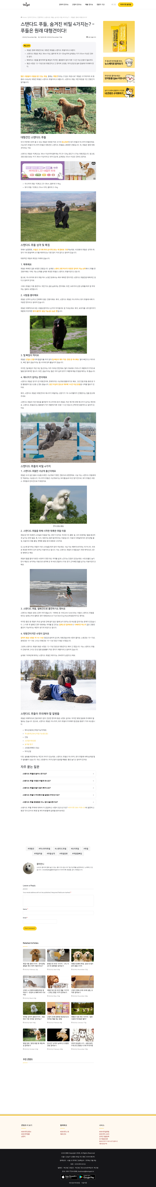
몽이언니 (40, 864)
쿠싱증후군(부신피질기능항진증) (36, 734)
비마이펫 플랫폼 (125, 4)
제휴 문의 (63, 1134)
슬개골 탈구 (29, 744)
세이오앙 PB (103, 1144)
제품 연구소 (89, 4)
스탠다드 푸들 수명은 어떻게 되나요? (37, 781)
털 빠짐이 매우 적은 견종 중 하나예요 (65, 359)
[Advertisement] (58, 828)
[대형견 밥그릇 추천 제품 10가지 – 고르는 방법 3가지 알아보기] (58, 981)
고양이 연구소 (77, 4)
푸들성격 (51, 854)
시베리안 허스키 (80, 625)
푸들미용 (38, 854)
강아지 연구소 (64, 4)
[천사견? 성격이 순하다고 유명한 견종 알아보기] (58, 1035)
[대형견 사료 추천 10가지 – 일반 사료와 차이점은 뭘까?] (82, 1008)
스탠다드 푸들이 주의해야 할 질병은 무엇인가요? (41, 795)
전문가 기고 (101, 4)
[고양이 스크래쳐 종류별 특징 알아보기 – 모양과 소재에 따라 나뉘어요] (34, 981)
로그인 (113, 4)
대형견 (55, 76)
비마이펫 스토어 (104, 1134)
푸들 (86, 849)
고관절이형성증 (30, 741)
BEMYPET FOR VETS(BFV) (108, 1141)
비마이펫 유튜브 (26, 1132)
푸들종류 (64, 854)
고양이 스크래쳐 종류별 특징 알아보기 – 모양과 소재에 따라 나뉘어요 (34, 992)
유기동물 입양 (103, 1139)
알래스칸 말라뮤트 (65, 625)
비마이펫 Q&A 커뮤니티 (76, 808)
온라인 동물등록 (104, 1136)
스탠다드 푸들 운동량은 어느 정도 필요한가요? (40, 802)
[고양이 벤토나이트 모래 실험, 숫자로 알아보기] (82, 981)
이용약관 (84, 1183)
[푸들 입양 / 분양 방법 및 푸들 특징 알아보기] (34, 1035)
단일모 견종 (30, 359)
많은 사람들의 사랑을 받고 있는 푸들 (34, 76)
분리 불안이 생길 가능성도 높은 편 (45, 311)
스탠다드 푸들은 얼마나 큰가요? (35, 774)
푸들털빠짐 (77, 854)
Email (25, 918)
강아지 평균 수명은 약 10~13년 (32, 638)
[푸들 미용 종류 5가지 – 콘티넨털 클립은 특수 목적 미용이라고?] (34, 955)
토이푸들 (75, 849)
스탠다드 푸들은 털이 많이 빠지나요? (37, 788)
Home (24, 17)
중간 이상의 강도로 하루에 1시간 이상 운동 (64, 384)
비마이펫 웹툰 (25, 1134)
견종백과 (40, 17)
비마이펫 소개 (64, 1132)
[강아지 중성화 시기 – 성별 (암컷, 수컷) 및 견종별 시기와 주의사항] (82, 1035)
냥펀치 (23, 1136)
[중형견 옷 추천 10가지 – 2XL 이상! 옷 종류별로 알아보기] (58, 955)
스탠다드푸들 (61, 849)
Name (25, 909)
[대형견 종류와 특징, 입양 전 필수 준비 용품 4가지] (82, 955)
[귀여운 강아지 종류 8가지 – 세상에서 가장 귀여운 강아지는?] (34, 1008)
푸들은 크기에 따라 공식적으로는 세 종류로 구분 (50, 250)
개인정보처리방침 (74, 1183)
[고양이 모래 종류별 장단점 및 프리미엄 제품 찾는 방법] (58, 1008)
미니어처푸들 (45, 849)
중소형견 (65, 142)
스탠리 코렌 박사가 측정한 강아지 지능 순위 (70, 269)
